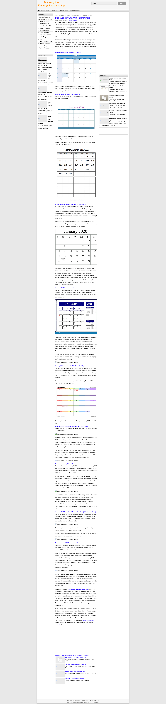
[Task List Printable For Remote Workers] (104, 79)
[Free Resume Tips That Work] (104, 105)
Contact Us (54, 10)
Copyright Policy (63, 10)
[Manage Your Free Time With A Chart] (60, 673)
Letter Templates (44, 30)
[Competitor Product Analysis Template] (104, 90)
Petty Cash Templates (45, 41)
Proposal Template (44, 43)
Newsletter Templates (45, 34)
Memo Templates (44, 32)
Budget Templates (44, 21)
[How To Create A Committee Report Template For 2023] (60, 665)
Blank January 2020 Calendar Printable (78, 589)
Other (41, 39)
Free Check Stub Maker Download (74, 678)
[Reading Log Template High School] (104, 100)
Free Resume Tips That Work (117, 103)
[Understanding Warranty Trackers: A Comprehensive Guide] (42, 89)
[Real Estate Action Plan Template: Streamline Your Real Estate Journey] (42, 74)
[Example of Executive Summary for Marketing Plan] (104, 112)
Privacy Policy (45, 10)
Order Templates (44, 37)
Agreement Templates (45, 19)
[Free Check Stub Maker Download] (60, 680)
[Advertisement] (76, 640)
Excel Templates (44, 23)
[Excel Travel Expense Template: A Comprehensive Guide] (42, 105)
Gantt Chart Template (45, 26)
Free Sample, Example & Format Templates (87, 702)
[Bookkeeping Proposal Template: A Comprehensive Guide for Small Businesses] (42, 60)
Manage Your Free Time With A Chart (75, 671)
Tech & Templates (44, 48)
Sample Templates (65, 15)
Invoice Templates (44, 28)
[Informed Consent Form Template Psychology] (60, 662)
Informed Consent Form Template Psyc (75, 657)
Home (56, 15)
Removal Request (75, 10)
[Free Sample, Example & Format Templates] (51, 8)
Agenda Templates (44, 17)
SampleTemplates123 (88, 620)
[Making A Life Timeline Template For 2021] (104, 120)
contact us (58, 625)
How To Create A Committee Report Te (75, 664)
